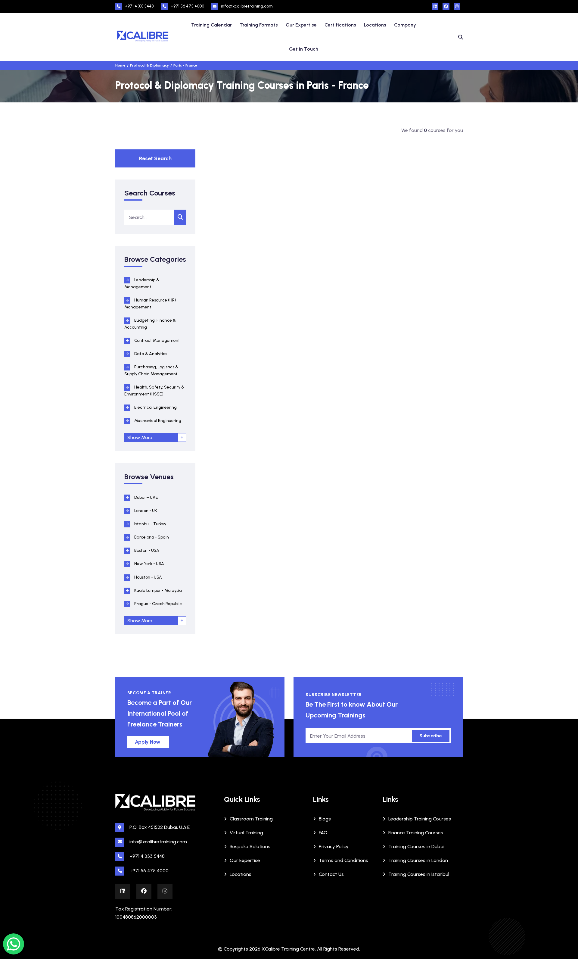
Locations (375, 25)
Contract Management (156, 340)
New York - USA (148, 563)
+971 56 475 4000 (187, 6)
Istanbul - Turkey (149, 523)
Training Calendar (211, 25)
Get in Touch (303, 49)
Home (120, 65)
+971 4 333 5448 (139, 6)
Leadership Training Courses (419, 819)
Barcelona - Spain (151, 537)
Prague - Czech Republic (157, 603)
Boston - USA (146, 550)
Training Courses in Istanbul (418, 874)
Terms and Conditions (343, 860)
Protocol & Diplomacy (149, 65)
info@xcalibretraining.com (247, 6)
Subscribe (430, 736)
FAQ (323, 833)
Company (405, 25)
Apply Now (147, 742)
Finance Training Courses (415, 833)
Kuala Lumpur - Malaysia (157, 590)
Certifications (340, 25)
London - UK (145, 510)
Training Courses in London (418, 860)
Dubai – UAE (145, 497)
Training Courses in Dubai (416, 846)
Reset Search (155, 158)
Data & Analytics (150, 353)
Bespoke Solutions (250, 846)
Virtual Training (246, 833)
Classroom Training (251, 819)
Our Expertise (301, 25)
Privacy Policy (334, 846)
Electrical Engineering (155, 407)
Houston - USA (147, 577)
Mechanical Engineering (157, 420)
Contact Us (331, 874)
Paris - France (185, 65)
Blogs (325, 819)
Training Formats (259, 25)
